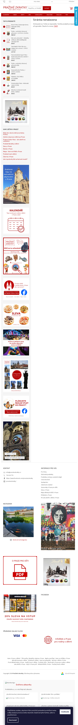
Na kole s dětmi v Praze (59, 660)
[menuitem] (6, 14)
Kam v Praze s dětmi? (14, 658)
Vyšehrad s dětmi (33, 660)
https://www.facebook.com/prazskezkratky (19, 478)
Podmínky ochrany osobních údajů (51, 477)
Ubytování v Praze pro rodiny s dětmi (59, 662)
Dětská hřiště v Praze (44, 664)
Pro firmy (37, 2)
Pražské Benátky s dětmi (11, 143)
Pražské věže (42, 662)
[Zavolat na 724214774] (6, 1)
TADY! (56, 26)
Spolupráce (44, 482)
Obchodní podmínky (47, 474)
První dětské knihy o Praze (16, 662)
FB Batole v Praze (46, 495)
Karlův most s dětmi (31, 662)
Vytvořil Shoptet (70, 674)
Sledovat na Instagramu (20, 540)
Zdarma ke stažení (46, 485)
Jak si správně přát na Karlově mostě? (15, 159)
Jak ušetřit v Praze (19, 664)
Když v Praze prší (31, 664)
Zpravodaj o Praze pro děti (49, 487)
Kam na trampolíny (45, 660)
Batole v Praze (7, 149)
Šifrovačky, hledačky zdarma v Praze (33, 658)
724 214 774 (9, 475)
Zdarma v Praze (8, 156)
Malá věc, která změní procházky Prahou (13, 133)
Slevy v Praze (7, 146)
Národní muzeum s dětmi (19, 660)
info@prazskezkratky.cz (13, 472)
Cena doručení (45, 480)
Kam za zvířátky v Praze (63, 658)
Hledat (46, 8)
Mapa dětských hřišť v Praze (49, 493)
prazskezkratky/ (11, 481)
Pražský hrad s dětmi (10, 154)
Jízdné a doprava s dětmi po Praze (14, 137)
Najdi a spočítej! (50, 658)
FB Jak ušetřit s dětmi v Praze (50, 498)
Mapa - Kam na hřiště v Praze (12, 151)
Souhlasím (65, 712)
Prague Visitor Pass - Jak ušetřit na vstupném (14, 140)
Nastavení (13, 720)
